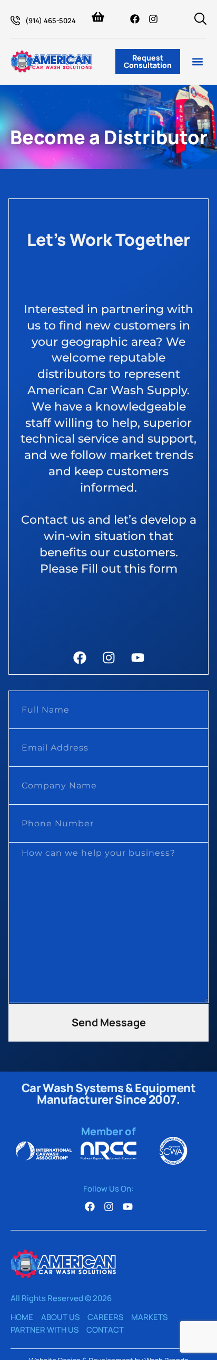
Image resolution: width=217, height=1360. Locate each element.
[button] (197, 62)
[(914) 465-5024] (15, 20)
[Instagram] (153, 19)
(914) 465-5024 (50, 20)
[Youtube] (137, 657)
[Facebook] (135, 19)
